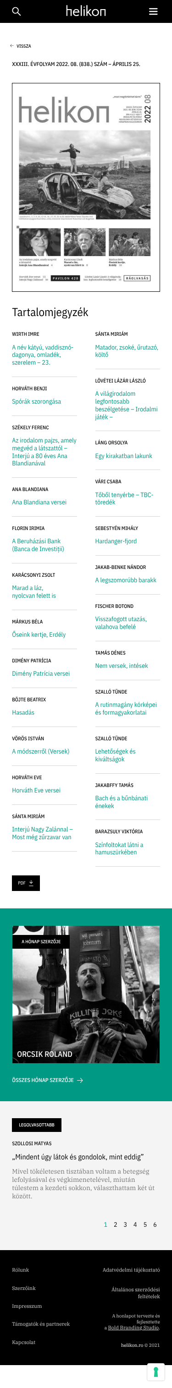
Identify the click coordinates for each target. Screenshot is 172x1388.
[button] (153, 11)
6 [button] (155, 1224)
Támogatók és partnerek (41, 1324)
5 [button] (145, 1224)
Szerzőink (23, 1288)
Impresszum (27, 1306)
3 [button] (126, 1224)
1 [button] (105, 1224)
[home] (83, 10)
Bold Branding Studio (133, 1328)
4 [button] (135, 1224)
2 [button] (115, 1224)
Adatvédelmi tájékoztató (131, 1270)
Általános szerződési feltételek (135, 1293)
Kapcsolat (23, 1342)
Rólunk (20, 1270)
